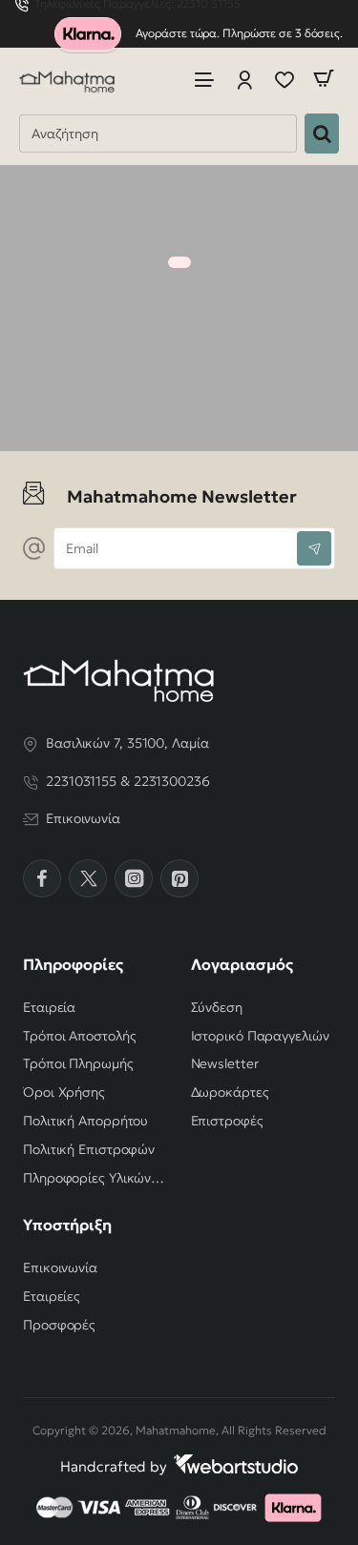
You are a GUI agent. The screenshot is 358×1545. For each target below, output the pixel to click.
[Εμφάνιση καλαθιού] (324, 79)
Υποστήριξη (67, 1224)
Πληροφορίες (73, 964)
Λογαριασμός (242, 964)
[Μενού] (204, 79)
